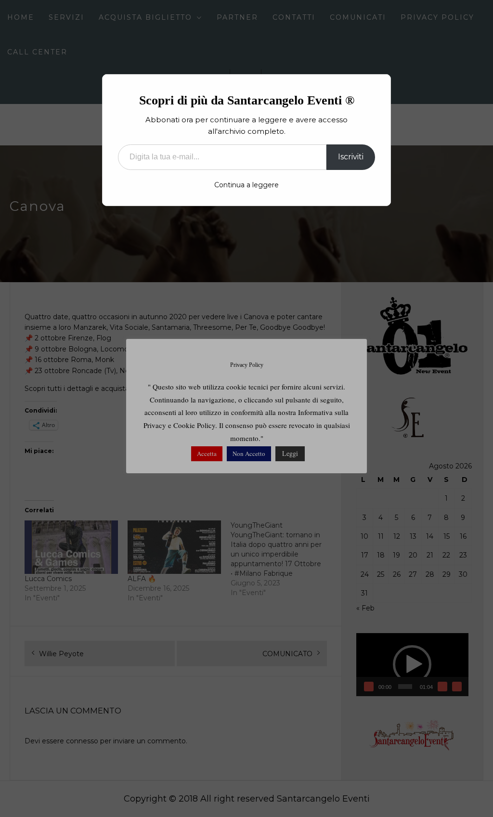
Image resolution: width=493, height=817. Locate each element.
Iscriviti (350, 156)
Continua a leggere (246, 185)
